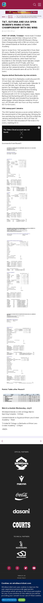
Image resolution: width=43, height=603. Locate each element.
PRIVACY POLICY (21, 578)
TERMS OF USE (21, 575)
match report (10, 17)
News (3, 17)
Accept (21, 600)
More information (9, 600)
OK (21, 137)
